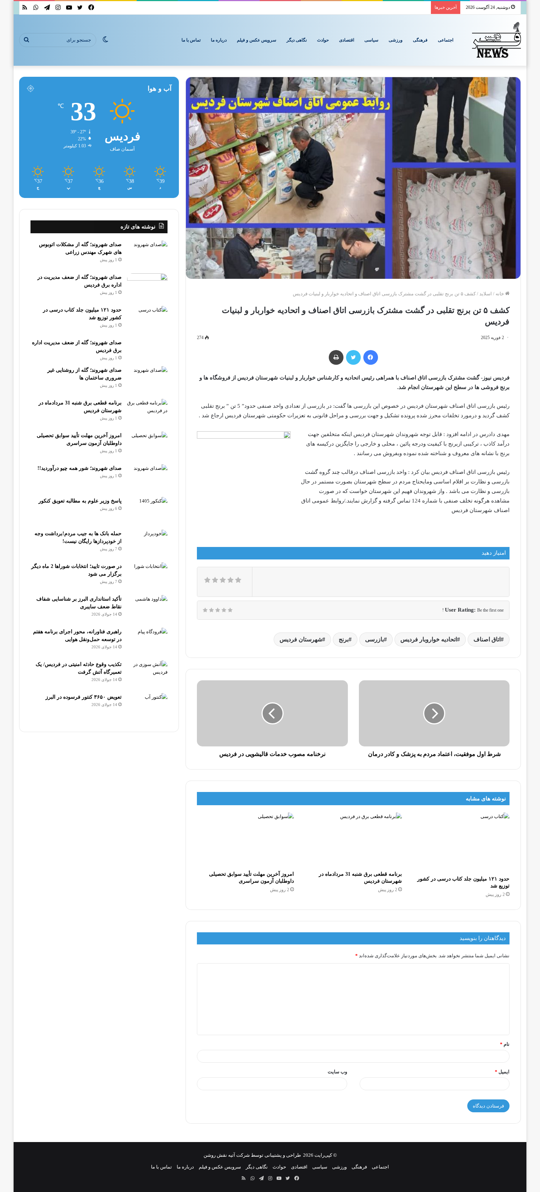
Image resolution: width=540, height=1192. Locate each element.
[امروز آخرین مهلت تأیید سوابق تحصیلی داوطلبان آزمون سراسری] (245, 840)
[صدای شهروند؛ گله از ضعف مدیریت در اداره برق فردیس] (147, 287)
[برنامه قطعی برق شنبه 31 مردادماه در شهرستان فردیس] (353, 840)
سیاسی (371, 40)
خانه (500, 293)
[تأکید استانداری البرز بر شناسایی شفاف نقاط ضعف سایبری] (147, 609)
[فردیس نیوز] (496, 40)
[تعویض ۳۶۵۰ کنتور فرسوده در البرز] (147, 707)
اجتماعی (445, 40)
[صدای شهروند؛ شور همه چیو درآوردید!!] (147, 478)
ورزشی (396, 40)
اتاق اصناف (487, 639)
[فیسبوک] (370, 357)
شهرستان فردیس (301, 639)
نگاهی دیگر (297, 40)
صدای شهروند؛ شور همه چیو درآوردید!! (79, 468)
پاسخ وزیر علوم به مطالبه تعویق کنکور (80, 501)
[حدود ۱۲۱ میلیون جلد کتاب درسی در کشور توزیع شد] (461, 842)
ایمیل (502, 1071)
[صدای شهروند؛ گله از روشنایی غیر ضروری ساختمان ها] (147, 380)
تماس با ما (191, 40)
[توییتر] (353, 357)
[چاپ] (336, 357)
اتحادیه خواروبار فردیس (428, 639)
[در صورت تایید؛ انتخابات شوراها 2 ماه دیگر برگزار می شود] (147, 576)
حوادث (323, 40)
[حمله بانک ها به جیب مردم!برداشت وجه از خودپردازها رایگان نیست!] (147, 543)
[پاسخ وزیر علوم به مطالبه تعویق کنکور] (147, 511)
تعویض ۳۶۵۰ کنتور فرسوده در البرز (84, 697)
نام (505, 1044)
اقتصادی (346, 40)
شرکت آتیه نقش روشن (227, 1155)
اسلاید (485, 293)
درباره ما (219, 40)
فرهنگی (420, 40)
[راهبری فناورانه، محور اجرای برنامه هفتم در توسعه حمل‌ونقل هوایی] (147, 641)
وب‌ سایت (337, 1071)
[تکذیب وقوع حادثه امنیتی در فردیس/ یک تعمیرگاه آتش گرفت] (147, 674)
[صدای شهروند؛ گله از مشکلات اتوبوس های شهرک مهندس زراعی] (147, 254)
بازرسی (374, 639)
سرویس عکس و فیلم (256, 40)
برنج (344, 639)
